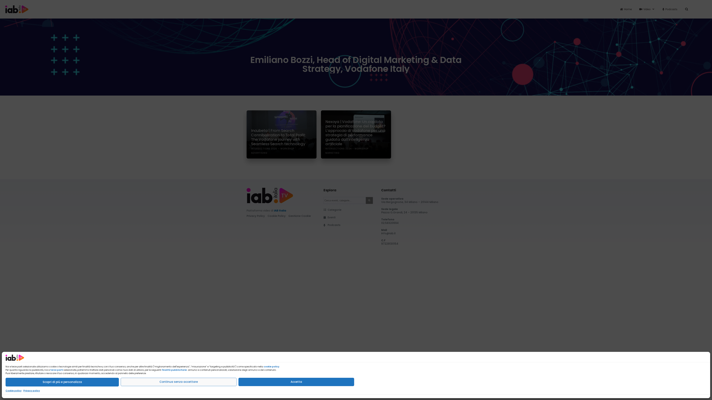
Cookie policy (14, 390)
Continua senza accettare (178, 382)
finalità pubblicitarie (174, 369)
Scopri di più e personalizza (62, 382)
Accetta (296, 382)
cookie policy (271, 366)
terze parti (56, 369)
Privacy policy (31, 390)
